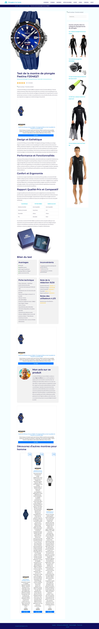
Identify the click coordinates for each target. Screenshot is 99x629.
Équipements (59, 2)
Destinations (46, 2)
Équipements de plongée (22, 79)
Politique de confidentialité (62, 625)
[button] (25, 86)
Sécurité (75, 2)
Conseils (80, 2)
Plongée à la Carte (14, 2)
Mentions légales (72, 625)
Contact (92, 2)
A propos (54, 625)
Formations (86, 2)
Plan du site (79, 625)
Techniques (52, 2)
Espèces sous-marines (67, 2)
